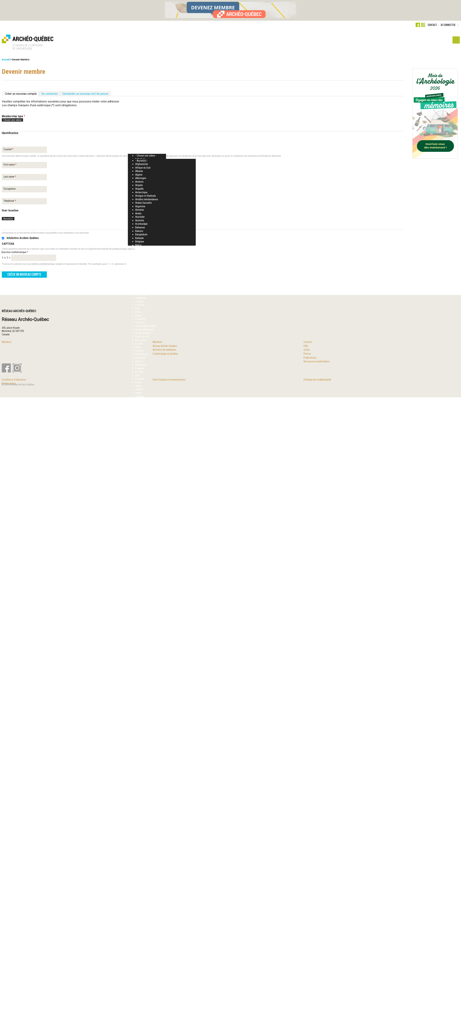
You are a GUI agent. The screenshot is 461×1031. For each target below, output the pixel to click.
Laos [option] (137, 523)
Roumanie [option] (140, 727)
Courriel (8, 149)
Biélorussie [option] (141, 259)
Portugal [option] (139, 716)
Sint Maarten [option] (142, 815)
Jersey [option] (138, 498)
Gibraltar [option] (139, 396)
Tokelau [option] (139, 899)
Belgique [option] (139, 241)
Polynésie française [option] (145, 709)
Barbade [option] (139, 238)
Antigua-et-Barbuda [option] (145, 195)
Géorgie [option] (139, 442)
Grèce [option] (138, 407)
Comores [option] (140, 322)
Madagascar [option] (141, 561)
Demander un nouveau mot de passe (85, 93)
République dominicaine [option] (147, 744)
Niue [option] (137, 646)
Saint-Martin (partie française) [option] (151, 769)
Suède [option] (138, 847)
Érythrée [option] (139, 970)
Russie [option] (138, 734)
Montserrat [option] (141, 618)
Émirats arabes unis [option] (145, 963)
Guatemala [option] (141, 417)
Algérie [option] (138, 174)
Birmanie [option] (139, 255)
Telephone (10, 200)
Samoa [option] (139, 790)
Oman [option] (138, 664)
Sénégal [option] (139, 861)
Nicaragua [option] (140, 635)
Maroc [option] (138, 583)
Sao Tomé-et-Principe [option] (146, 797)
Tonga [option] (138, 903)
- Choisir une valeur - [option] (145, 155)
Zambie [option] (139, 952)
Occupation (10, 188)
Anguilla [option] (139, 188)
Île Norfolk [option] (140, 991)
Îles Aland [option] (140, 994)
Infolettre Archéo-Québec (23, 238)
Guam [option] (138, 414)
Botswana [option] (140, 269)
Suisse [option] (138, 840)
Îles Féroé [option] (140, 1008)
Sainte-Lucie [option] (141, 783)
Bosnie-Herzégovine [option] (145, 266)
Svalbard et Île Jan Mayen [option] (148, 850)
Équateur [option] (139, 966)
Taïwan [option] (139, 871)
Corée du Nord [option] (142, 333)
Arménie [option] (139, 209)
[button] (202, 123)
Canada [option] (139, 301)
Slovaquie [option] (140, 818)
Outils (307, 349)
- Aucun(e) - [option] (141, 160)
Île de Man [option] (140, 987)
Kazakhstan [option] (141, 505)
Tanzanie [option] (139, 868)
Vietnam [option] (139, 942)
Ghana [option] (138, 393)
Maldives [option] (139, 572)
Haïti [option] (137, 449)
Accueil (6, 59)
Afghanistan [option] (141, 164)
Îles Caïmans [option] (142, 998)
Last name (10, 176)
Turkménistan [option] (142, 914)
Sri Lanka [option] (140, 836)
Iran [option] (137, 473)
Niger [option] (138, 639)
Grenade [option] (139, 400)
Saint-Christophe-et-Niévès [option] (149, 762)
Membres (6, 342)
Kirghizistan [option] (141, 512)
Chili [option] (137, 308)
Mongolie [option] (140, 614)
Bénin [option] (138, 290)
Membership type (13, 116)
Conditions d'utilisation (14, 379)
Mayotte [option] (139, 597)
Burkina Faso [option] (142, 283)
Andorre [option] (139, 181)
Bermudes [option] (140, 248)
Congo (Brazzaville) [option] (145, 326)
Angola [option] (139, 185)
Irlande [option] (138, 477)
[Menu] (456, 40)
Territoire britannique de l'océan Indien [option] (154, 882)
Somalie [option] (139, 826)
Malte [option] (138, 579)
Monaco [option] (139, 611)
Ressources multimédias (316, 361)
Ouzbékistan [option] (141, 671)
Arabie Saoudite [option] (143, 202)
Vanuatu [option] (139, 931)
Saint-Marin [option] (141, 766)
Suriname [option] (140, 843)
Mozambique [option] (142, 625)
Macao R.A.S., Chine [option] (145, 554)
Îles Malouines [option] (142, 1016)
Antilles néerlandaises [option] (146, 199)
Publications (310, 357)
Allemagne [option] (140, 178)
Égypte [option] (138, 959)
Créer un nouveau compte (22, 93)
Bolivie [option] (138, 262)
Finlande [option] (139, 379)
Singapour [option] (140, 811)
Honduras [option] (140, 452)
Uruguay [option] (139, 928)
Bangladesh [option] (141, 234)
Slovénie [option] (139, 822)
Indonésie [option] (140, 466)
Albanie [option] (139, 171)
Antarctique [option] (141, 192)
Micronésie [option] (141, 604)
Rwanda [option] (139, 737)
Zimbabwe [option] (140, 956)
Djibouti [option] (139, 361)
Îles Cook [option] (140, 1005)
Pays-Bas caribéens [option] (145, 695)
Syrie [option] (137, 857)
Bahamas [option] (140, 227)
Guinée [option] (138, 424)
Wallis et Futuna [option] (143, 945)
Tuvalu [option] (138, 921)
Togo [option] (137, 896)
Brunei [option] (138, 273)
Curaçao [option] (139, 350)
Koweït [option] (139, 519)
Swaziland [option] (140, 854)
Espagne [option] (139, 368)
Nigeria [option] (138, 643)
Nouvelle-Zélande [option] (144, 657)
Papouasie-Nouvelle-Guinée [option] (149, 685)
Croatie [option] (139, 343)
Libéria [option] (138, 537)
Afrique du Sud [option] (142, 167)
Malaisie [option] (139, 565)
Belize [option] (138, 245)
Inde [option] (137, 463)
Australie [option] (140, 216)
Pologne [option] (139, 706)
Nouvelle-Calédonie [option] (145, 653)
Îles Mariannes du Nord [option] (147, 1019)
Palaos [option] (138, 678)
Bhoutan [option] (139, 252)
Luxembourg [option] (141, 547)
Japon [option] (138, 495)
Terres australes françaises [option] (149, 878)
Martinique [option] (140, 586)
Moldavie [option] (140, 607)
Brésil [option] (138, 276)
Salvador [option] (139, 787)
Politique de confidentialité (317, 379)
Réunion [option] (139, 752)
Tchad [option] (138, 875)
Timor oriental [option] (142, 892)
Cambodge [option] (141, 294)
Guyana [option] (139, 435)
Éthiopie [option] (139, 977)
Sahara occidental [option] (144, 755)
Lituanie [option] (139, 544)
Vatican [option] (139, 935)
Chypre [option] (138, 315)
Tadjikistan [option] (140, 864)
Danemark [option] (140, 357)
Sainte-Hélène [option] (142, 780)
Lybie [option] (137, 551)
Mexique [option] (139, 600)
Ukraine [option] (139, 924)
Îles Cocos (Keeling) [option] (145, 1001)
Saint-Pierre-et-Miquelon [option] (148, 773)
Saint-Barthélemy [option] (144, 759)
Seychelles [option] (140, 804)
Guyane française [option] (144, 438)
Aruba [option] (138, 213)
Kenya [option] (138, 509)
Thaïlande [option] (140, 889)
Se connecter (448, 24)
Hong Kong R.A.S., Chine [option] (147, 456)
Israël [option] (138, 484)
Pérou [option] (138, 720)
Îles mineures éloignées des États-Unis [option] (155, 1026)
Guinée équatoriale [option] (145, 431)
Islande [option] (139, 480)
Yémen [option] (138, 949)
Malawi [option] (139, 569)
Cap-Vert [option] (140, 305)
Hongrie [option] (139, 459)
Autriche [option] (139, 220)
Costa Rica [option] (141, 340)
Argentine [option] (140, 206)
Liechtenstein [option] (142, 540)
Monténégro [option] (141, 621)
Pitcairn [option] (139, 702)
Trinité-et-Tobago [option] (144, 907)
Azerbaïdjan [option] (141, 223)
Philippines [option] (140, 699)
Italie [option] (137, 488)
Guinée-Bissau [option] (142, 428)
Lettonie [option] (139, 530)
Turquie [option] (139, 917)
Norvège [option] (139, 650)
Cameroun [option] (140, 297)
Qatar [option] (138, 723)
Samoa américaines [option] (145, 794)
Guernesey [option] (140, 421)
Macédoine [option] (141, 558)
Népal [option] (138, 660)
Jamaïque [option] (140, 491)
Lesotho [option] (139, 526)
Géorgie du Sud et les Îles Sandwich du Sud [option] (157, 445)
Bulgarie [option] (139, 280)
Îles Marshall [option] (141, 1023)
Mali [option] (137, 576)
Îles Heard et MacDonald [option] (147, 1012)
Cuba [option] (138, 347)
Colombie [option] (140, 319)
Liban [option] (138, 533)
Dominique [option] (140, 364)
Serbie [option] (138, 801)
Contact (432, 24)
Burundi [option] (139, 287)
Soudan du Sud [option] (143, 833)
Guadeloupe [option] (141, 410)
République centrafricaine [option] (148, 741)
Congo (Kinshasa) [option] (144, 329)
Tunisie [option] (138, 910)
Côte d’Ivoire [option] (141, 354)
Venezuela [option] (140, 938)
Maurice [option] (139, 590)
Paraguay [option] (140, 688)
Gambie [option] (139, 389)
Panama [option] (139, 681)
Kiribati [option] (138, 516)
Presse (307, 353)
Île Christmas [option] (142, 984)
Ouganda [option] (139, 667)
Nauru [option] (138, 632)
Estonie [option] (139, 371)
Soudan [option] (139, 829)
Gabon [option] (138, 386)
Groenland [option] (140, 403)
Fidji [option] (137, 375)
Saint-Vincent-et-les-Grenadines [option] (152, 776)
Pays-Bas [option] (140, 692)
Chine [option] (138, 312)
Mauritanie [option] (140, 593)
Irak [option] (137, 470)
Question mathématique (14, 252)
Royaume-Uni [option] (142, 730)
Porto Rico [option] (140, 713)
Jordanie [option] (139, 502)
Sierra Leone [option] (141, 808)
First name (10, 164)
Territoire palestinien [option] (145, 885)
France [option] (138, 382)
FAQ (306, 346)
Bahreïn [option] (139, 231)
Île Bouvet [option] (140, 980)
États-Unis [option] (140, 973)
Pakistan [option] (139, 674)
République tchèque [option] (145, 748)
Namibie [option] (139, 628)
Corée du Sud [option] (142, 336)
